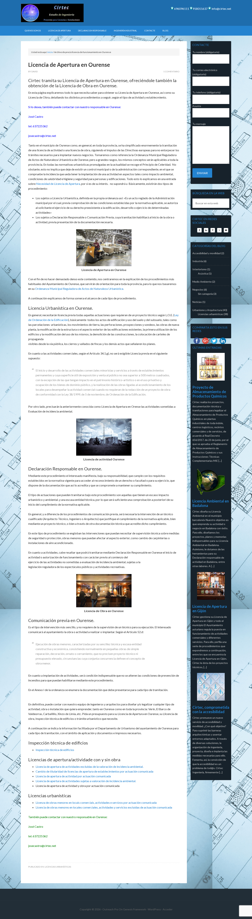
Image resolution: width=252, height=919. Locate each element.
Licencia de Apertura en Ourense (69, 64)
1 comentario (171, 71)
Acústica (203, 273)
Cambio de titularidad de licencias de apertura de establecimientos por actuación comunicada (94, 771)
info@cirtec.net (221, 8)
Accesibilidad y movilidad (206, 253)
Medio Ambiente (202, 281)
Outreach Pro (110, 909)
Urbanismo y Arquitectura (207, 310)
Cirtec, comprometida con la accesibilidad (210, 709)
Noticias (197, 301)
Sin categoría (205, 293)
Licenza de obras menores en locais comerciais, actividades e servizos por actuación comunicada (96, 802)
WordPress (154, 909)
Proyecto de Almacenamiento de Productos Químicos (209, 391)
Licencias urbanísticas (58, 866)
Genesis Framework (134, 909)
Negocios (197, 289)
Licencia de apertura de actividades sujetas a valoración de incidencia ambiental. (86, 781)
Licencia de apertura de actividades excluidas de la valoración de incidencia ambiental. (89, 766)
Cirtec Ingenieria (52, 13)
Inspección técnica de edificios (55, 750)
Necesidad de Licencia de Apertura (58, 183)
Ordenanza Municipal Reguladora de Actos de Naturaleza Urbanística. (79, 288)
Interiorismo (199, 269)
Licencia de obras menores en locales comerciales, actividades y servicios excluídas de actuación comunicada (104, 807)
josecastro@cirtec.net (42, 845)
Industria (197, 261)
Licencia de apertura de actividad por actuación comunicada (73, 776)
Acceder (167, 909)
